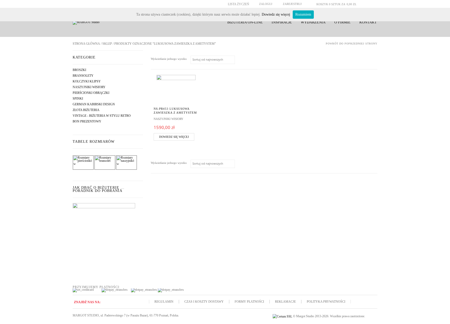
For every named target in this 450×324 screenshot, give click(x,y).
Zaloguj (265, 3)
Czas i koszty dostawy (204, 301)
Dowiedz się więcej (174, 136)
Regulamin (163, 301)
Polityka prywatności (326, 301)
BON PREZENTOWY (87, 121)
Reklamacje (285, 301)
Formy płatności (249, 301)
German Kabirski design (94, 104)
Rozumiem (303, 14)
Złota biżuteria (86, 110)
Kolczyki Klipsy (87, 81)
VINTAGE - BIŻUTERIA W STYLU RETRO (102, 116)
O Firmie (342, 22)
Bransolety (83, 75)
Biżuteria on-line (245, 22)
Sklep (107, 44)
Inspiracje (282, 22)
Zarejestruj (292, 3)
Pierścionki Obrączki (91, 93)
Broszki (79, 70)
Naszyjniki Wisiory (89, 87)
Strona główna (86, 44)
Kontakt (368, 22)
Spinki (78, 98)
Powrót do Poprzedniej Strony (351, 43)
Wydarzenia (313, 22)
